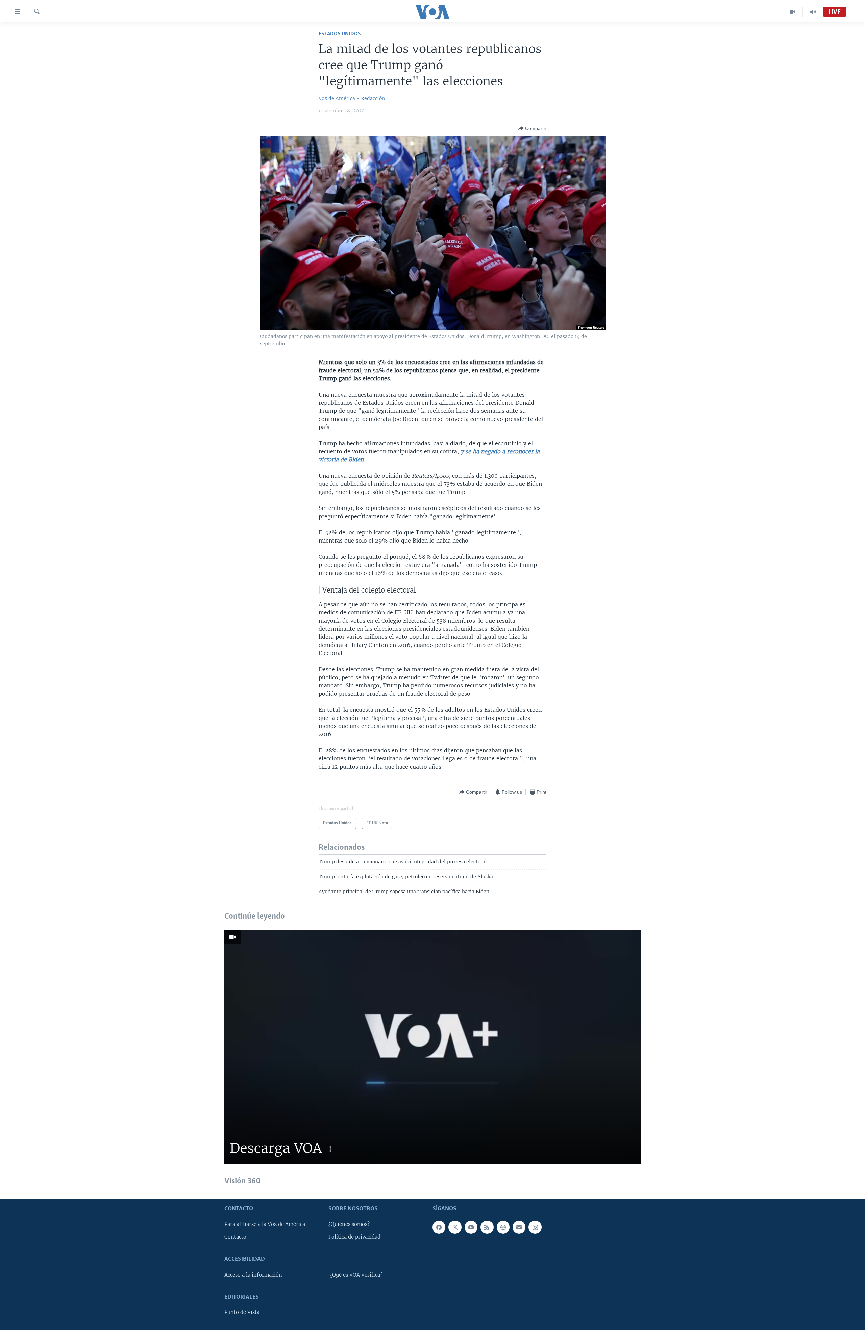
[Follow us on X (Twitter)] (454, 1227)
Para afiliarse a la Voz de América (264, 1225)
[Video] (792, 12)
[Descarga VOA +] (432, 1047)
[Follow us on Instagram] (534, 1227)
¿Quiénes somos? (349, 1225)
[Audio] (813, 12)
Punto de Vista (242, 1312)
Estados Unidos (340, 34)
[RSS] (486, 1227)
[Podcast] (503, 1227)
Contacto (235, 1237)
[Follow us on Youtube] (471, 1227)
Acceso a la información (253, 1275)
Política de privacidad (354, 1237)
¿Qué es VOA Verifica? (356, 1275)
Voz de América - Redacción (352, 98)
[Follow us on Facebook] (438, 1227)
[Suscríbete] (519, 1227)
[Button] (532, 128)
